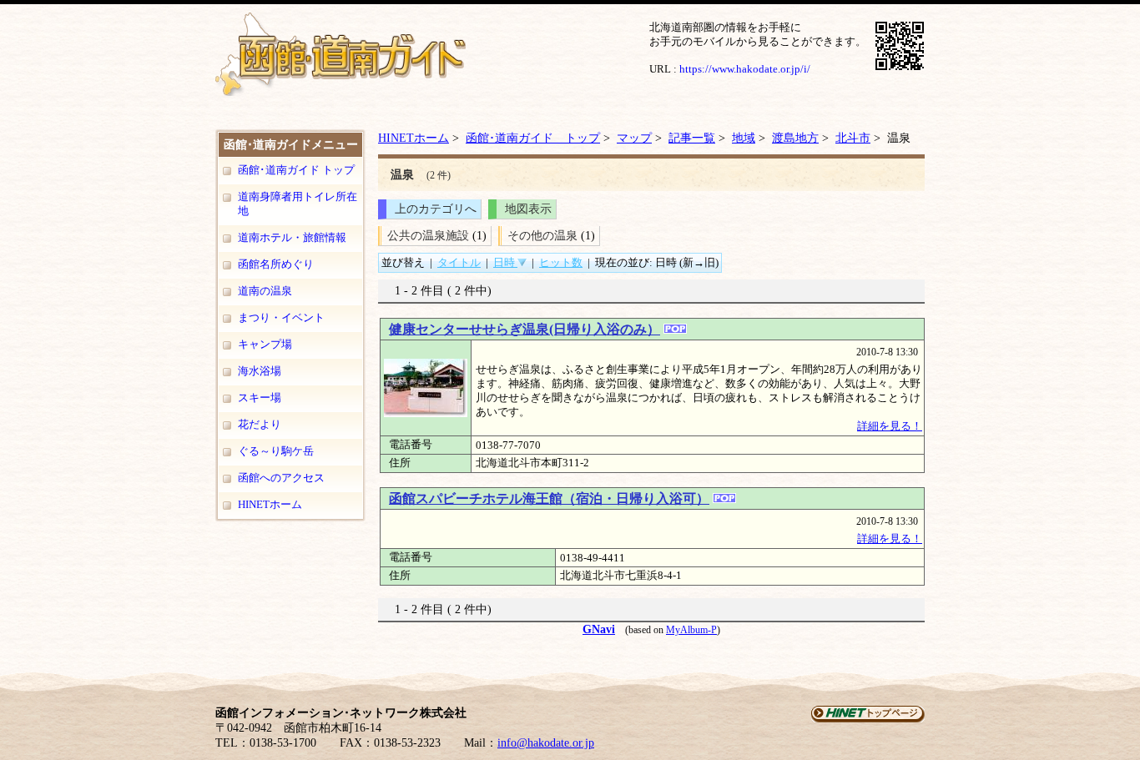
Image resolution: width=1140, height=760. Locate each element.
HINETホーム (270, 504)
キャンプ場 (265, 344)
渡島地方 (795, 137)
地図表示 (528, 208)
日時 (505, 262)
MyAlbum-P (691, 630)
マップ (634, 137)
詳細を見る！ (889, 426)
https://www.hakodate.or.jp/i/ (744, 69)
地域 (743, 137)
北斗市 (852, 137)
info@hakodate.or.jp (545, 743)
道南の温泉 (265, 290)
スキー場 (259, 397)
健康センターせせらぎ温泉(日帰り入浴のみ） (524, 329)
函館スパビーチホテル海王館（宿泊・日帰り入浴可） (549, 498)
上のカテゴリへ (436, 208)
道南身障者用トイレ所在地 (297, 203)
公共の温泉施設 (428, 235)
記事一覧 (691, 137)
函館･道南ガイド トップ (296, 170)
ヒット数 (561, 262)
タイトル (459, 262)
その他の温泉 (542, 235)
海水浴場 (259, 371)
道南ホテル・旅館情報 (292, 237)
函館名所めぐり (276, 264)
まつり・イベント (281, 317)
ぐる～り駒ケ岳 (276, 451)
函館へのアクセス (281, 477)
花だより (259, 424)
